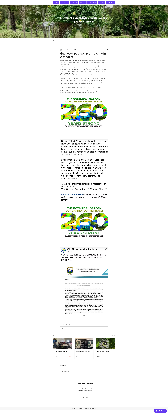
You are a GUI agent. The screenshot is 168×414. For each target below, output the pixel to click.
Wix (95, 408)
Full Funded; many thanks (103, 352)
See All (113, 335)
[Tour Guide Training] (62, 343)
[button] (113, 40)
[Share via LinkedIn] (66, 324)
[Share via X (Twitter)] (63, 324)
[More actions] (107, 50)
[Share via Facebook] (60, 324)
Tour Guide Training (61, 351)
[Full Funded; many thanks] (105, 343)
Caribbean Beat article (83, 351)
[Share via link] (70, 324)
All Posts (55, 40)
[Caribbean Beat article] (84, 343)
